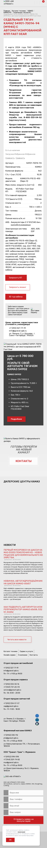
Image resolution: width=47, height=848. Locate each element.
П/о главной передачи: (16, 195)
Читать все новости (16, 639)
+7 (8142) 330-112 (11, 735)
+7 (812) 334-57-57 (11, 703)
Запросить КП (15, 278)
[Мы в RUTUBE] (37, 724)
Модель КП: (8, 190)
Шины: (8, 214)
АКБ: (7, 222)
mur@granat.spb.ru (11, 763)
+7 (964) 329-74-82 (12, 760)
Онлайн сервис (10, 655)
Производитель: (13, 167)
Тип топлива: (11, 211)
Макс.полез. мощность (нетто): (19, 185)
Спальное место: (13, 203)
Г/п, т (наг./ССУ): (13, 174)
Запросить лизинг (17, 287)
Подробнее (16, 419)
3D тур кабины (16, 297)
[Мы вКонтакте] (37, 716)
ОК (10, 840)
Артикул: (9, 163)
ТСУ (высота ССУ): (13, 199)
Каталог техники (10, 651)
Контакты (34, 655)
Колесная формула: (14, 171)
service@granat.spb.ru (12, 690)
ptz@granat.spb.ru (11, 738)
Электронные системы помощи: (16, 230)
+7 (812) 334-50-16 (11, 684)
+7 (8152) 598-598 (11, 757)
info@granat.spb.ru (18, 331)
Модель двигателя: (10, 179)
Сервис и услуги (26, 651)
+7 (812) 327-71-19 (17, 328)
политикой (21, 832)
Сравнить (10, 158)
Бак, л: (8, 207)
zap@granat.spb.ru (11, 706)
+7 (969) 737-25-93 (12, 687)
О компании (22, 655)
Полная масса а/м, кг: (15, 218)
